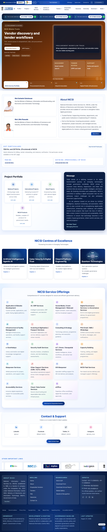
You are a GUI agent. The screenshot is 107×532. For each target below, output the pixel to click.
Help (39, 510)
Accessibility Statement (68, 510)
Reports (22, 49)
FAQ (31, 494)
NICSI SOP (59, 480)
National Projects (10, 49)
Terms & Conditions (12, 510)
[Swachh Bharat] (35, 2)
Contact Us (86, 2)
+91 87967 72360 (26, 17)
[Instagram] (89, 497)
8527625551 (94, 485)
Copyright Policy (32, 510)
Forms (7, 56)
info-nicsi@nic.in (93, 488)
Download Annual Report (64, 487)
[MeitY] (69, 466)
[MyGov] (12, 466)
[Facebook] (86, 497)
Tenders (32, 490)
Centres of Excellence (46, 8)
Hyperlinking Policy (56, 510)
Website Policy (46, 510)
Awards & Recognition (63, 494)
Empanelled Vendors (67, 8)
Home (32, 480)
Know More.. (96, 133)
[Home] (14, 8)
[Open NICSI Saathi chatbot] (104, 528)
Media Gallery (14, 56)
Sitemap (4, 510)
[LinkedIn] (92, 497)
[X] (83, 497)
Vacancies (78, 8)
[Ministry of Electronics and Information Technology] (20, 2)
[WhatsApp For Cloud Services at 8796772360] (35, 17)
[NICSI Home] (8, 8)
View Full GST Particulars (95, 146)
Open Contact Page (53, 441)
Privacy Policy (22, 510)
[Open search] (92, 2)
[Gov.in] (50, 466)
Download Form (61, 484)
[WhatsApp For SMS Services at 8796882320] (104, 17)
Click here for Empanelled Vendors (53, 403)
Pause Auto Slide (59, 79)
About (32, 484)
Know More (7, 501)
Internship (86, 8)
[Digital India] (28, 2)
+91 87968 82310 (61, 17)
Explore (7, 272)
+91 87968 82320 (95, 17)
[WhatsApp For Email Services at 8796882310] (70, 17)
